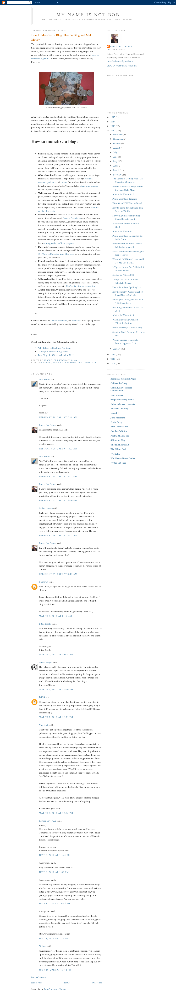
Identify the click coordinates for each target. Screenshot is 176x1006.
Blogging (46, 363)
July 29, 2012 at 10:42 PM (55, 969)
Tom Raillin (44, 379)
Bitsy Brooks (45, 623)
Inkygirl (115, 412)
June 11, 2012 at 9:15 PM (54, 903)
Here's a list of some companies (80, 286)
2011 (113, 354)
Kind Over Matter (119, 426)
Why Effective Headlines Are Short (54, 347)
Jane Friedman (118, 417)
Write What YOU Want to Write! (127, 203)
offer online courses (89, 185)
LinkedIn (76, 320)
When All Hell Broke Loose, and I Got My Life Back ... (128, 261)
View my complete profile (122, 66)
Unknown (43, 581)
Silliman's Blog (118, 440)
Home (67, 982)
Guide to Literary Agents (123, 404)
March (116, 170)
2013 (113, 126)
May (115, 161)
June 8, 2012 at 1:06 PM (54, 872)
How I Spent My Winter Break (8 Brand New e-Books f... (127, 293)
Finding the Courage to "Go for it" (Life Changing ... (128, 301)
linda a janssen (46, 508)
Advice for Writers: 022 (123, 194)
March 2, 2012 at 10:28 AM (56, 654)
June (115, 156)
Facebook (62, 320)
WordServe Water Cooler (123, 458)
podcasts (51, 182)
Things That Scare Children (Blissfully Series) (125, 281)
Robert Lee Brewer (47, 425)
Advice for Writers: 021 (123, 231)
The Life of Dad (118, 449)
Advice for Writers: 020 (123, 274)
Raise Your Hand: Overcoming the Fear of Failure (128, 253)
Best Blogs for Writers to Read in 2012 (56, 355)
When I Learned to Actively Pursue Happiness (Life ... (125, 341)
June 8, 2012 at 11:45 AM (54, 855)
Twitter (54, 320)
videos (63, 182)
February (117, 174)
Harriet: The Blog (119, 408)
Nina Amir (44, 725)
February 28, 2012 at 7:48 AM (58, 417)
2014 (113, 121)
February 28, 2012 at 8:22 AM (58, 448)
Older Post (97, 982)
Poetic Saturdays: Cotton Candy (127, 327)
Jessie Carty (116, 422)
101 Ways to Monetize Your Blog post (56, 253)
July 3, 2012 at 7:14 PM (54, 938)
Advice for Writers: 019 (123, 315)
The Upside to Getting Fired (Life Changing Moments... (127, 180)
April (116, 165)
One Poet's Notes (119, 431)
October (117, 143)
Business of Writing (64, 363)
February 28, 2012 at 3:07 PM (58, 476)
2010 (113, 358)
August (116, 147)
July (115, 152)
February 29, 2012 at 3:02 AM (58, 535)
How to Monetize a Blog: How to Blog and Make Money (127, 188)
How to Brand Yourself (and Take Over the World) (127, 209)
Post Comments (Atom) (54, 989)
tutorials (88, 178)
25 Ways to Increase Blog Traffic (53, 351)
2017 (113, 117)
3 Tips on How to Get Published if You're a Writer (128, 269)
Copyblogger (117, 394)
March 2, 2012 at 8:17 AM (55, 616)
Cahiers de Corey (119, 383)
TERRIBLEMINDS (120, 444)
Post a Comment (38, 977)
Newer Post (36, 982)
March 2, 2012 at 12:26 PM (56, 813)
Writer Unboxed (118, 462)
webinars (42, 182)
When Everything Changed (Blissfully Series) (125, 321)
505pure (43, 946)
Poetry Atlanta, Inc (120, 435)
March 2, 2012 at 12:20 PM (56, 689)
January (117, 348)
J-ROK (42, 697)
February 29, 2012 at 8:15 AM (58, 573)
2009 (113, 363)
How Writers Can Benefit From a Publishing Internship (127, 245)
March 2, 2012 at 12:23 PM (56, 717)
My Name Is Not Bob (88, 14)
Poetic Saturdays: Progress (124, 198)
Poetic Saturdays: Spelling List (126, 287)
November (118, 138)
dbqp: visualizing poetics (122, 399)
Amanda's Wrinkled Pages (123, 378)
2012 (113, 130)
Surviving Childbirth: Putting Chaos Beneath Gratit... (126, 217)
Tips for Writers (87, 363)
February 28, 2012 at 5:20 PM (58, 500)
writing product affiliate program (58, 243)
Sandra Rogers (45, 662)
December (118, 134)
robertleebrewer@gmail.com (120, 61)
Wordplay (115, 453)
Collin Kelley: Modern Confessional (121, 389)
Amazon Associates (72, 218)
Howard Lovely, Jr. (47, 820)
